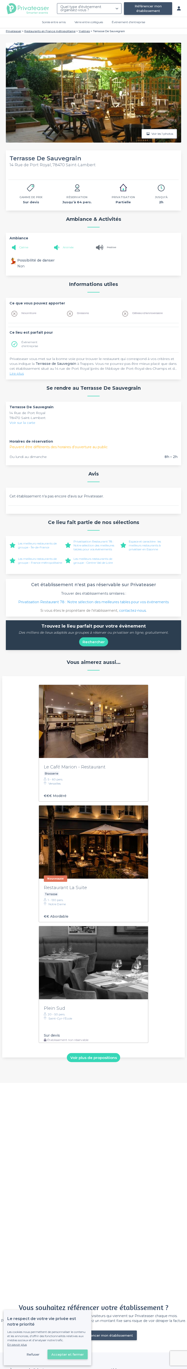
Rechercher (94, 642)
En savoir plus (17, 1344)
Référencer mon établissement (148, 8)
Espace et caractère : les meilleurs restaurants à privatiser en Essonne (145, 545)
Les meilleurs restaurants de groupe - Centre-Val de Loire (93, 560)
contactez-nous (132, 610)
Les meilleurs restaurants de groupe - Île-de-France (37, 545)
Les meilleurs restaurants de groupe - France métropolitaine (40, 560)
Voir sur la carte (22, 422)
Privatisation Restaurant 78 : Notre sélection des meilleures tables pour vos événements (94, 545)
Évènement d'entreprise (128, 22)
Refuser (33, 1354)
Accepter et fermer (67, 1354)
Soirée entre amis (54, 22)
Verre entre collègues (89, 22)
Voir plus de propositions (93, 1057)
